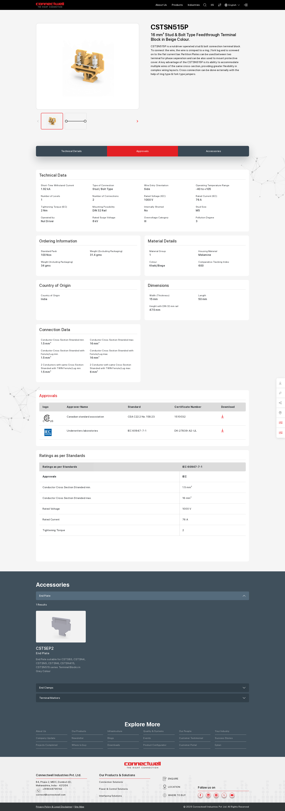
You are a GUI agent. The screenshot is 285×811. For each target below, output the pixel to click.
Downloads (114, 745)
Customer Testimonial (191, 738)
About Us (161, 4)
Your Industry (222, 731)
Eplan (218, 745)
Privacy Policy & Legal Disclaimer (54, 806)
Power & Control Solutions (113, 789)
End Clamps (46, 687)
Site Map (79, 806)
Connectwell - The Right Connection (50, 4)
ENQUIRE (173, 778)
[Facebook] (200, 795)
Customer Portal (188, 745)
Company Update (45, 738)
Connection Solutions (111, 782)
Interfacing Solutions (110, 795)
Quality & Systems (153, 731)
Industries (194, 4)
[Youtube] (232, 795)
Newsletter (78, 738)
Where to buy (79, 745)
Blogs (111, 738)
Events (147, 738)
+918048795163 (52, 789)
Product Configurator (154, 745)
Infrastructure (115, 731)
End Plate (44, 595)
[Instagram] (216, 795)
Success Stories (224, 738)
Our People (185, 731)
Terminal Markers (49, 697)
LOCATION (174, 787)
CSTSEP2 (45, 648)
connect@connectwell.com (51, 794)
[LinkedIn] (208, 795)
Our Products (79, 731)
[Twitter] (224, 795)
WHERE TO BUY (177, 795)
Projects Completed (47, 745)
